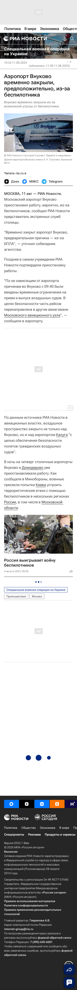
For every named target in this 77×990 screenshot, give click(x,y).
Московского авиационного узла (32, 315)
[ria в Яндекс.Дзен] (26, 804)
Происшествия (16, 596)
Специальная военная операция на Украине (35, 589)
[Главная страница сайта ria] (24, 38)
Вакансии (10, 851)
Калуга (62, 434)
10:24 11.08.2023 (15, 62)
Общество (28, 828)
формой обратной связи (54, 937)
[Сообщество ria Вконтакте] (41, 804)
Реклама (34, 834)
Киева (41, 485)
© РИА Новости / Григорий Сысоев (24, 155)
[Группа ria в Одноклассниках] (57, 804)
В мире (64, 828)
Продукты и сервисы (60, 834)
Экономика (47, 828)
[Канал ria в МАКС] (11, 804)
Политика (10, 828)
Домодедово (32, 467)
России (10, 502)
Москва (37, 596)
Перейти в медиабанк (58, 155)
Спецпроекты (14, 834)
